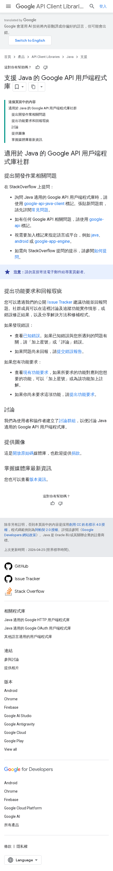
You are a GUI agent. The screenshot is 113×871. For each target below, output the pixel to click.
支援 (83, 57)
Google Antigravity (19, 724)
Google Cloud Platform (23, 808)
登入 (103, 6)
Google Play (14, 741)
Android (10, 691)
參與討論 (11, 659)
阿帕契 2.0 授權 (46, 530)
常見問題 (40, 209)
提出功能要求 (82, 394)
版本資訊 (37, 479)
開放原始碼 (23, 453)
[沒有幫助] (45, 67)
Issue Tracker (59, 302)
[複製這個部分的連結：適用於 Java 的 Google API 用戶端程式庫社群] (34, 162)
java (95, 235)
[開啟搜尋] (92, 6)
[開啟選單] (8, 6)
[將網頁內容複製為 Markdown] (33, 86)
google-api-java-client (44, 203)
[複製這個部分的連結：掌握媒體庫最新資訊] (57, 469)
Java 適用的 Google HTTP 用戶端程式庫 (37, 620)
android (21, 241)
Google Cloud (15, 732)
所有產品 (11, 825)
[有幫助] (38, 67)
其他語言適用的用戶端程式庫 (28, 637)
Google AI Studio (18, 716)
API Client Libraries (60, 6)
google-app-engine (52, 241)
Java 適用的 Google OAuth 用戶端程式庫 (37, 628)
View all (10, 749)
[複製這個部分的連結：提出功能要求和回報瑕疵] (67, 291)
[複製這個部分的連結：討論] (20, 410)
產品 (21, 57)
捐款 (75, 453)
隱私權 (22, 846)
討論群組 (67, 420)
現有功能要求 (35, 372)
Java (70, 57)
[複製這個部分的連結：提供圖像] (30, 442)
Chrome (11, 699)
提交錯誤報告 (69, 351)
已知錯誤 (31, 335)
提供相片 (11, 668)
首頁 (7, 57)
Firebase (11, 707)
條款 (8, 846)
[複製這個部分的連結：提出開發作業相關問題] (62, 176)
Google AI (12, 816)
